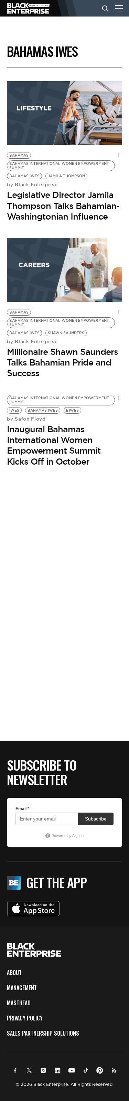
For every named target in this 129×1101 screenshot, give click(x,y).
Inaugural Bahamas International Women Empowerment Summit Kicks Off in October (53, 445)
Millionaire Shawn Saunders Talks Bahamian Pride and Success (62, 362)
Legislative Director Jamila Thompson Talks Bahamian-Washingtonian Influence (63, 205)
